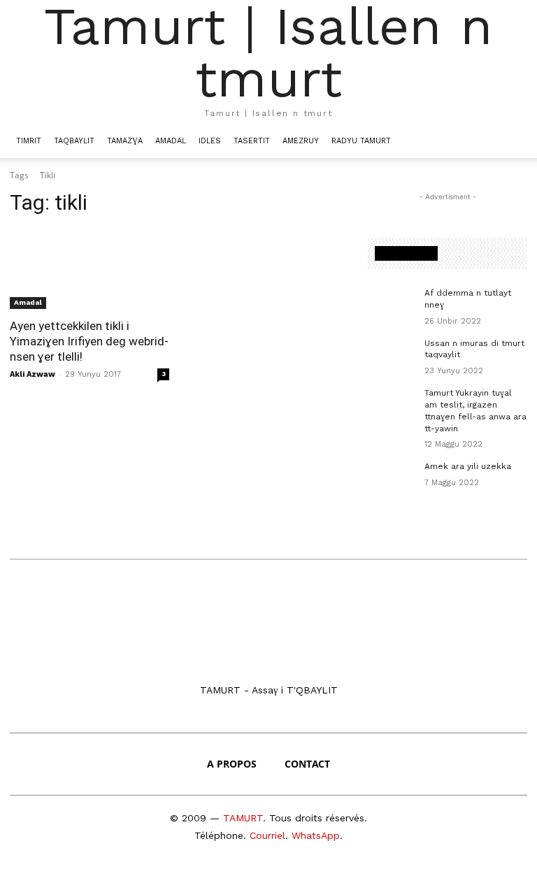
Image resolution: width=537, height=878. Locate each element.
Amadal (170, 140)
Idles (210, 140)
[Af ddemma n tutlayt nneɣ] (391, 304)
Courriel (267, 835)
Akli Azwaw (32, 374)
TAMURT (243, 817)
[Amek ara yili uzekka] (391, 477)
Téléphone (218, 835)
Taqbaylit (74, 140)
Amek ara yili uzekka (467, 466)
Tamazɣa (125, 140)
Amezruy (300, 140)
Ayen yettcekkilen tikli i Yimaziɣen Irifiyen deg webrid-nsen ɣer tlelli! (89, 341)
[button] (510, 140)
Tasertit (252, 140)
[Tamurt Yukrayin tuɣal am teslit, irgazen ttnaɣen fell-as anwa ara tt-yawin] (391, 404)
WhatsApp (316, 835)
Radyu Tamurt (361, 140)
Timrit (28, 140)
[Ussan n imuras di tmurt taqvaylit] (391, 354)
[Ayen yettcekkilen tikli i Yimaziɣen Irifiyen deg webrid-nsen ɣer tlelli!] (89, 269)
